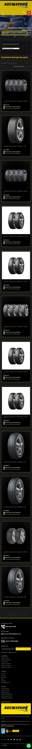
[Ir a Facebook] (8, 739)
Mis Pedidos (3, 677)
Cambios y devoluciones (6, 696)
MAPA (29, 13)
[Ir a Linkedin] (20, 739)
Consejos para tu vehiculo (7, 698)
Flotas (2, 679)
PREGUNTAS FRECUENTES (7, 694)
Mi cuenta (3, 673)
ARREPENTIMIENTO (5, 682)
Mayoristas (3, 680)
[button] (28, 746)
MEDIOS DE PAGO (5, 690)
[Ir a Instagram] (11, 739)
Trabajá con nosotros (5, 663)
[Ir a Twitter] (14, 739)
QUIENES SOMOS (5, 658)
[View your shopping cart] (24, 13)
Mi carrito (3, 675)
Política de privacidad (6, 665)
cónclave (5, 745)
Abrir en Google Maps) (7, 726)
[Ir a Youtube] (17, 739)
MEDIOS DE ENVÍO (5, 692)
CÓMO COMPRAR (5, 688)
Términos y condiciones (6, 667)
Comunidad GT (4, 661)
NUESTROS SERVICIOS (6, 660)
